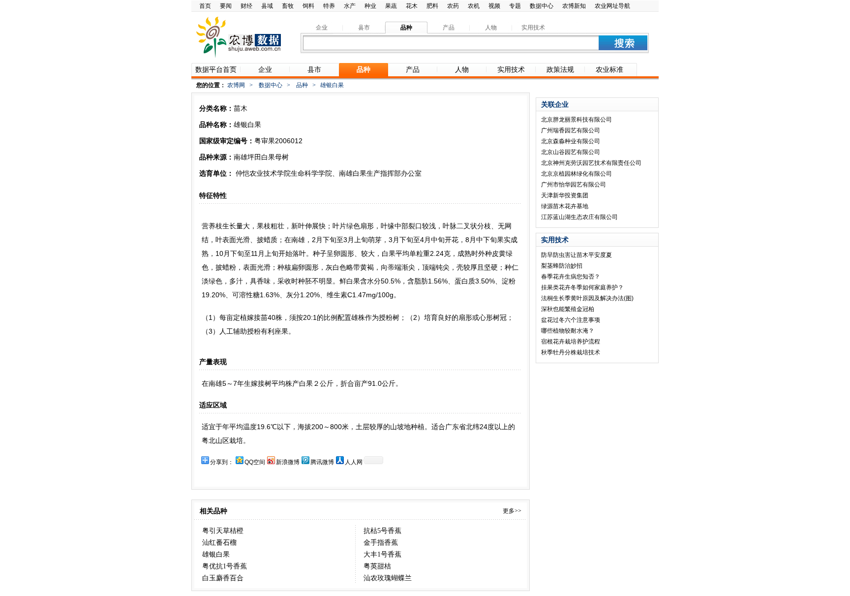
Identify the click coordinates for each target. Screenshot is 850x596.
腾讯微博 (322, 462)
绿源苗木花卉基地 (564, 206)
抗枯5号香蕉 (382, 530)
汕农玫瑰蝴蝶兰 (388, 578)
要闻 (226, 5)
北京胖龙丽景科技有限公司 (576, 119)
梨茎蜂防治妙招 (561, 265)
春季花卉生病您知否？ (570, 276)
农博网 (236, 85)
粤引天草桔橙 (222, 530)
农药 (453, 5)
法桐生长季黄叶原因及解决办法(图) (587, 298)
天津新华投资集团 (564, 195)
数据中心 (541, 5)
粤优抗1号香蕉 (224, 566)
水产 (350, 5)
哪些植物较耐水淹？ (567, 330)
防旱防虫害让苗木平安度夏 (576, 254)
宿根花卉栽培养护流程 (570, 341)
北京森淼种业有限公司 (570, 141)
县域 (267, 5)
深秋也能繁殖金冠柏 (567, 309)
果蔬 (391, 5)
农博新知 (574, 5)
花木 (412, 5)
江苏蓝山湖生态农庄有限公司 (579, 217)
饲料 (308, 5)
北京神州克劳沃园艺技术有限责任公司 (591, 162)
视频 (494, 5)
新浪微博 (288, 462)
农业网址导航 (612, 5)
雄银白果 (216, 554)
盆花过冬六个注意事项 (570, 319)
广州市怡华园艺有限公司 (573, 184)
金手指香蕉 (381, 542)
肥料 (432, 5)
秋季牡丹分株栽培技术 (570, 352)
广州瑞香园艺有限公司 (570, 130)
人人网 (354, 462)
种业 (370, 5)
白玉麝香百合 (222, 578)
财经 (246, 5)
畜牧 (288, 5)
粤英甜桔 (377, 566)
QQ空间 (254, 462)
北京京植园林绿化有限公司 (576, 173)
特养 (329, 5)
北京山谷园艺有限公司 (570, 152)
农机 (474, 5)
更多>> (512, 510)
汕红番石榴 (219, 542)
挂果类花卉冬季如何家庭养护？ (582, 287)
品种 (302, 85)
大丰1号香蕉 (382, 554)
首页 (205, 5)
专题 (515, 5)
